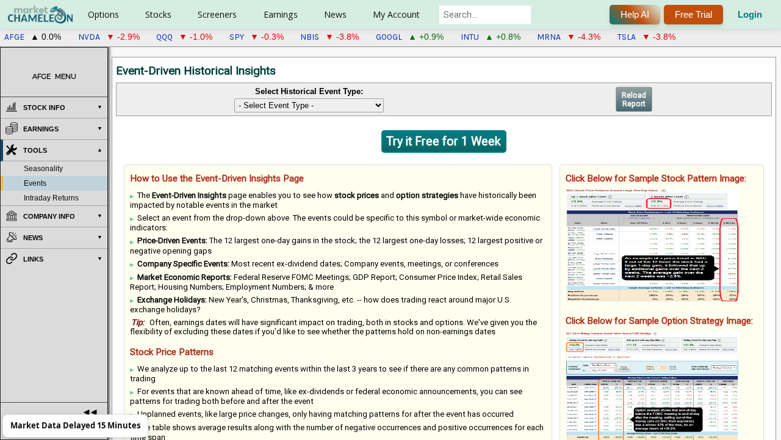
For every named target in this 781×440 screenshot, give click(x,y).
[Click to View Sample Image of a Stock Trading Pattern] (652, 245)
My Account (396, 14)
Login (750, 14)
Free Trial (693, 14)
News (335, 14)
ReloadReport (634, 99)
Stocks (158, 14)
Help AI (635, 14)
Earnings (281, 14)
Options (103, 14)
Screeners (217, 14)
